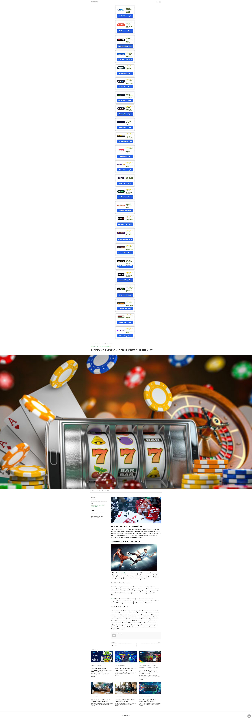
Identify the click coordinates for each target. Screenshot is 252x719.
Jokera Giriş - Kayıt (125, 183)
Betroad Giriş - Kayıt (125, 308)
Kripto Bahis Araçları (120, 665)
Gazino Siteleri (94, 506)
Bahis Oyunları (94, 346)
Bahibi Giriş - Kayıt (125, 114)
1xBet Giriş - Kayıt (125, 16)
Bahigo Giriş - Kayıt (125, 31)
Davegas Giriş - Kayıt (125, 253)
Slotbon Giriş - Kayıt (125, 156)
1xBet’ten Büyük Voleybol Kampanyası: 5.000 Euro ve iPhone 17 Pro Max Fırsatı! (101, 670)
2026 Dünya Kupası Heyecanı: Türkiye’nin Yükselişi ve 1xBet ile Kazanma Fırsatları (148, 672)
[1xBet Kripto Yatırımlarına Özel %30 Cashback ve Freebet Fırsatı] (126, 656)
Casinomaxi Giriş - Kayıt (125, 280)
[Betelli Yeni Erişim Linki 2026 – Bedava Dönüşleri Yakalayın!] (150, 688)
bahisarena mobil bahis (144, 665)
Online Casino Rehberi (120, 696)
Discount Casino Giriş (125, 239)
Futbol (147, 667)
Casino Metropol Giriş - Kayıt (124, 266)
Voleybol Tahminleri (96, 665)
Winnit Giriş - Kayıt (125, 127)
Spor (157, 667)
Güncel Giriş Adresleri (144, 696)
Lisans (112, 598)
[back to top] (249, 716)
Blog (100, 346)
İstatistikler (152, 667)
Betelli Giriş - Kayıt (125, 322)
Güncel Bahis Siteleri (109, 343)
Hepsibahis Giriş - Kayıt (125, 46)
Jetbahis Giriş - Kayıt (125, 100)
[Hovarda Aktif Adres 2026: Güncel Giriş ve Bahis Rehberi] (126, 688)
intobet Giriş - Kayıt (125, 197)
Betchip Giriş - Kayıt (125, 336)
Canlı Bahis (153, 665)
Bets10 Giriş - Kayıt (125, 295)
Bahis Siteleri (102, 505)
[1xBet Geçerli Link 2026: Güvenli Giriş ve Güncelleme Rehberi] (102, 688)
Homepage (93, 343)
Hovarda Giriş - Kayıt (125, 210)
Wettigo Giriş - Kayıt (125, 73)
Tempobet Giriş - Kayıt (125, 59)
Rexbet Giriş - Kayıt (125, 87)
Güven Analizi (94, 696)
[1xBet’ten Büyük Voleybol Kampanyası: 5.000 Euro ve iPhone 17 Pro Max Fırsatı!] (102, 656)
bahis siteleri (100, 343)
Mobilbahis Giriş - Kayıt (125, 141)
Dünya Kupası (142, 667)
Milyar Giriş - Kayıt (125, 170)
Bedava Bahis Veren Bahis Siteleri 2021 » (150, 644)
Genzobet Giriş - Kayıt (125, 224)
